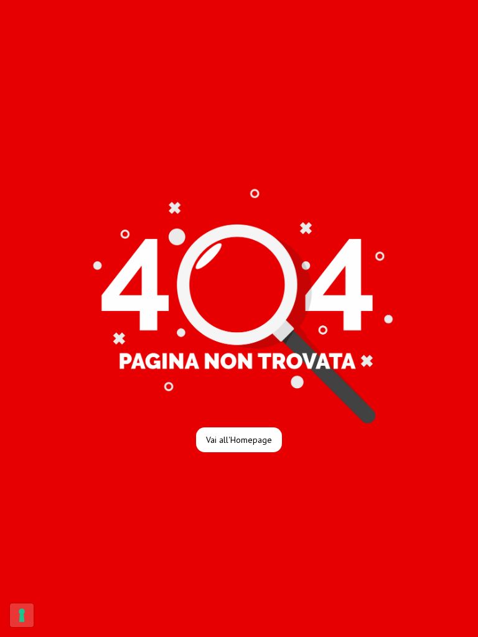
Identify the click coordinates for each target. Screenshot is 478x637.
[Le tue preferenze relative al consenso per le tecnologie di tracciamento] (22, 615)
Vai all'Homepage (239, 439)
